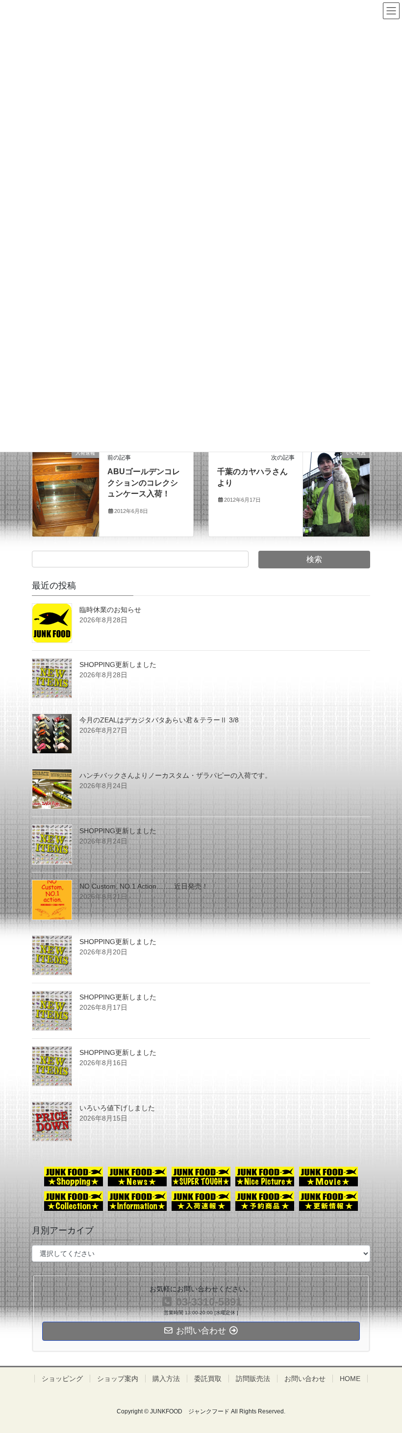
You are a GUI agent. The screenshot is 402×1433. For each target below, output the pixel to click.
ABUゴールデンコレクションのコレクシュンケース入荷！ (143, 482)
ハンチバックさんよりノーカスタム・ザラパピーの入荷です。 (175, 775)
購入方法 (166, 1378)
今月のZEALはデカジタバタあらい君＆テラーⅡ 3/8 (159, 720)
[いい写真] (336, 491)
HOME (350, 1378)
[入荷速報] (65, 491)
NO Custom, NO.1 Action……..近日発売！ (143, 886)
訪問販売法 (253, 1378)
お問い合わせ (305, 1378)
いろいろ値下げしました (117, 1108)
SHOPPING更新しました (117, 664)
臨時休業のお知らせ (110, 610)
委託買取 (208, 1378)
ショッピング (62, 1378)
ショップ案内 (117, 1378)
